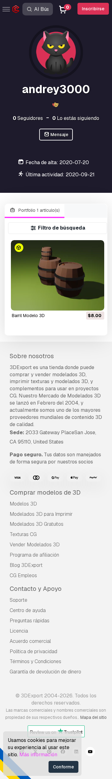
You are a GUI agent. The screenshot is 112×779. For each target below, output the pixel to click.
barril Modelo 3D (28, 315)
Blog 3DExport (26, 565)
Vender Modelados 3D (35, 544)
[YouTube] (90, 752)
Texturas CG (23, 534)
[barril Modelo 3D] (58, 275)
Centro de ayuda (28, 610)
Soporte (18, 600)
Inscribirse (93, 9)
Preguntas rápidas (29, 620)
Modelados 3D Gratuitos (36, 524)
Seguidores (28, 118)
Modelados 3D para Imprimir (41, 514)
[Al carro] (82, 302)
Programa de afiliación (34, 555)
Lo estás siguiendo (75, 118)
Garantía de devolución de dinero (45, 671)
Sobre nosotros (32, 356)
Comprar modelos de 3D (45, 492)
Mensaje (58, 134)
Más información (38, 754)
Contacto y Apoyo (36, 589)
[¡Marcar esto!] (95, 302)
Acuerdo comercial (30, 641)
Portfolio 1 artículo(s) (38, 210)
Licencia (19, 631)
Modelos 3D (23, 504)
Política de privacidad (33, 651)
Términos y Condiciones (35, 661)
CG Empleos (23, 575)
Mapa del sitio (93, 717)
